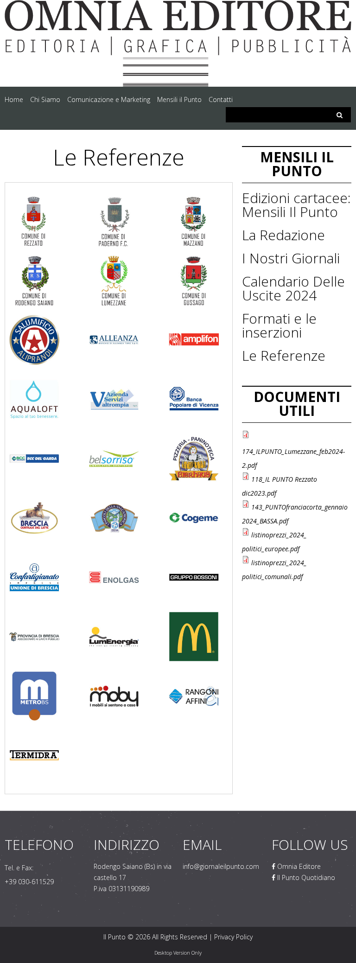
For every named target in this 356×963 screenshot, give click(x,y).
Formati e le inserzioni (279, 325)
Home (14, 99)
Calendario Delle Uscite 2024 (293, 288)
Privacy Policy (233, 936)
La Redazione (283, 234)
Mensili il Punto (179, 99)
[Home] (178, 6)
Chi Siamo (45, 99)
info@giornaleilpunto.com (221, 866)
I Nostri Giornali (291, 258)
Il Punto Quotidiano (305, 877)
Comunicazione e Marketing (108, 99)
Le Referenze (283, 355)
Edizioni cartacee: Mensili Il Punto (296, 204)
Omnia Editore (298, 866)
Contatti (221, 99)
